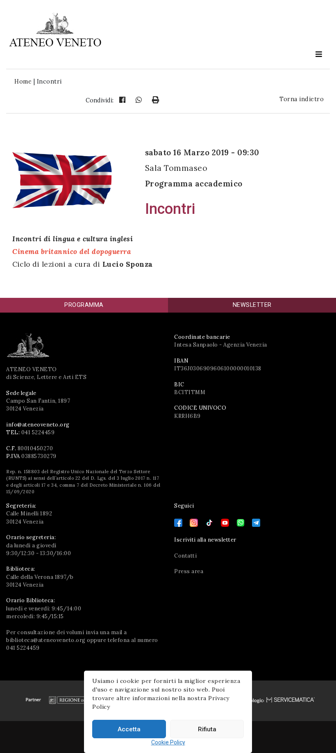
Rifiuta (207, 729)
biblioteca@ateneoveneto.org (46, 640)
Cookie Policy (168, 742)
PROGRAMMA (84, 305)
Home (23, 81)
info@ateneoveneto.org (38, 424)
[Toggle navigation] (319, 54)
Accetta (129, 729)
